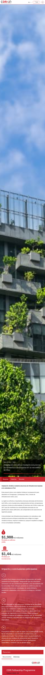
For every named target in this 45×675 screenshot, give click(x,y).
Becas (14, 462)
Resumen (5, 479)
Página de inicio (7, 462)
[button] (36, 2)
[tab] (7, 657)
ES (29, 2)
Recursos (21, 479)
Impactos (13, 479)
